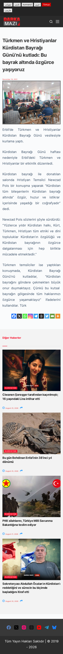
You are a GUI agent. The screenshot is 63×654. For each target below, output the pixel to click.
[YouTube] (39, 627)
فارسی (8, 10)
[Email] (52, 316)
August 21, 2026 (11, 534)
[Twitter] (46, 316)
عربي (37, 4)
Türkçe (46, 4)
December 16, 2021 (9, 79)
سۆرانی (8, 4)
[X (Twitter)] (16, 627)
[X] (19, 316)
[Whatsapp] (24, 316)
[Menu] (57, 21)
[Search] (51, 21)
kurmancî (27, 4)
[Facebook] (13, 316)
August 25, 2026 (11, 408)
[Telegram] (35, 316)
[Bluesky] (54, 627)
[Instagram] (30, 316)
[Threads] (41, 316)
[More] (57, 316)
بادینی (17, 4)
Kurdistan (10, 388)
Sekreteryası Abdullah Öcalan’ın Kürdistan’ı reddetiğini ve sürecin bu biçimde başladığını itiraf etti (31, 587)
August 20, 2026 (11, 601)
